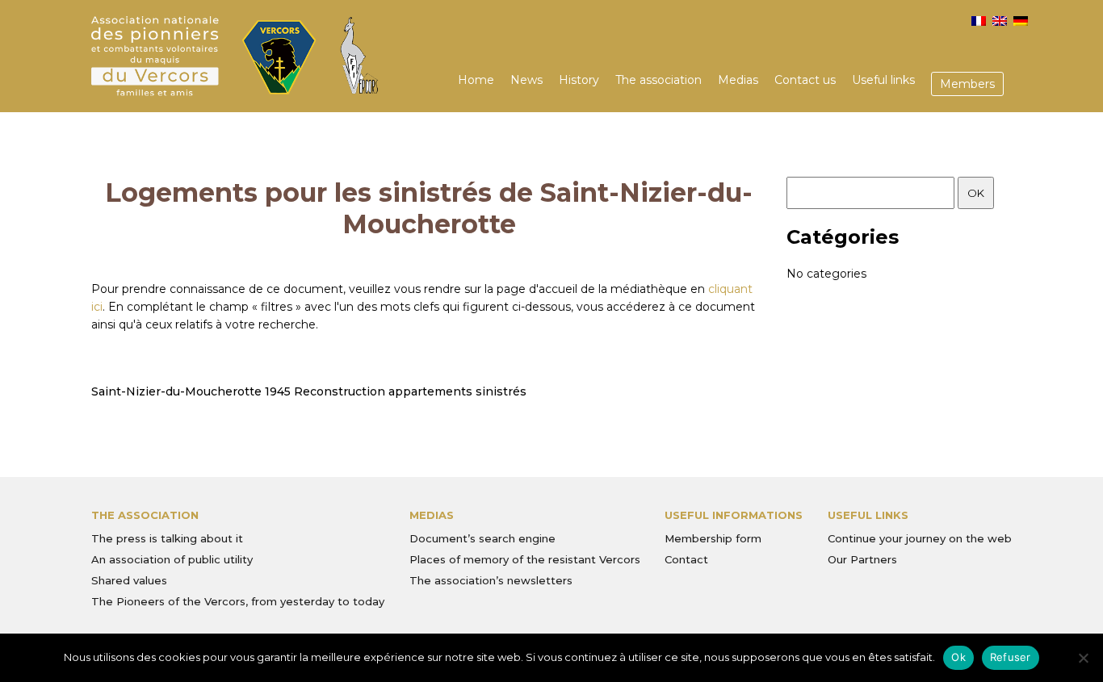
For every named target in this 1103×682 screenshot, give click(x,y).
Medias (738, 80)
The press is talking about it (167, 538)
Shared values (129, 580)
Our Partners (862, 559)
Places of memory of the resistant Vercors (524, 559)
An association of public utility (172, 559)
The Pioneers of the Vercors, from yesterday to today (237, 601)
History (579, 80)
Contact (686, 559)
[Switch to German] (1020, 21)
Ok (958, 657)
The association (658, 80)
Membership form (713, 538)
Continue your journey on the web (920, 538)
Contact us (805, 80)
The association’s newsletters (490, 580)
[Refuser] (1083, 658)
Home (476, 80)
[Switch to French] (978, 21)
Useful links (883, 80)
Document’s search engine (482, 538)
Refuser (1010, 657)
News (526, 80)
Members (967, 84)
